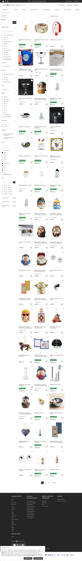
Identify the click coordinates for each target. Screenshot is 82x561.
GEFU (13, 512)
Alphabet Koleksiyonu (31, 514)
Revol (13, 526)
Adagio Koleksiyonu (30, 507)
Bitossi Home (14, 504)
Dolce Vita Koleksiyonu (31, 501)
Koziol (13, 521)
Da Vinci (13, 507)
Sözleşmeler (44, 502)
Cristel (13, 506)
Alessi (13, 499)
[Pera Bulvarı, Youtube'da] (23, 545)
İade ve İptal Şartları (61, 499)
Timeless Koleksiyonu (30, 516)
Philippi (13, 522)
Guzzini (13, 514)
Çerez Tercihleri (45, 506)
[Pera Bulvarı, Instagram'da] (17, 545)
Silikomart (13, 524)
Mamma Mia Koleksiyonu (31, 502)
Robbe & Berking (15, 519)
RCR (12, 511)
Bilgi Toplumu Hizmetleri (61, 501)
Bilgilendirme (44, 501)
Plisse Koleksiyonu (30, 504)
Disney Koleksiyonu (30, 517)
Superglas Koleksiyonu (31, 511)
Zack (13, 531)
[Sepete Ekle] (31, 475)
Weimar (13, 529)
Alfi (12, 501)
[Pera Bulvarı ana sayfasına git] (18, 541)
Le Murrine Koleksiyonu (31, 506)
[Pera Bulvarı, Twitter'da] (20, 545)
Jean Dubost (14, 516)
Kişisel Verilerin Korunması (47, 497)
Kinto (12, 517)
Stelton (13, 527)
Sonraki (54, 482)
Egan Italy (13, 509)
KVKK (43, 504)
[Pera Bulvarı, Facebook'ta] (15, 545)
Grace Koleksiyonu (30, 509)
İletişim (13, 536)
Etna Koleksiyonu (30, 512)
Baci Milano (14, 502)
